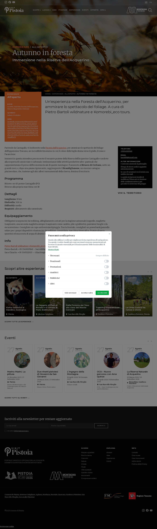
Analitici (54, 272)
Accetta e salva (87, 293)
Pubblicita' (55, 278)
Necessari (54, 255)
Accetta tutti (102, 293)
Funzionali (55, 261)
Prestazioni (55, 267)
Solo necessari (70, 293)
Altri (52, 284)
